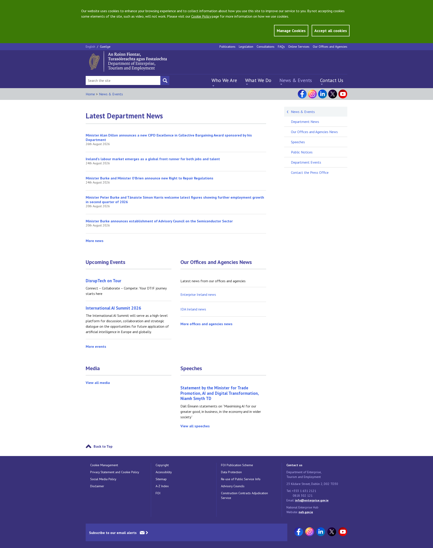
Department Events (306, 162)
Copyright (162, 465)
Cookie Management (104, 465)
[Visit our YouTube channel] (342, 94)
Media (93, 368)
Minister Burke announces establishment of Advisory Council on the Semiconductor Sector (159, 221)
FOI (158, 493)
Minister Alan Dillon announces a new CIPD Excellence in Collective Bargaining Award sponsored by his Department (169, 137)
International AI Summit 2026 (113, 308)
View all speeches (195, 426)
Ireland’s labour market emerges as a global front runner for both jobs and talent (153, 159)
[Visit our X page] (332, 94)
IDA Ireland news (193, 309)
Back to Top (103, 446)
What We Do (258, 80)
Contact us (294, 465)
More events (96, 346)
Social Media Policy (103, 479)
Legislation (246, 47)
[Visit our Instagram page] (312, 94)
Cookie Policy (201, 16)
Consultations (265, 47)
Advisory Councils (232, 486)
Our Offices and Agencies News (216, 262)
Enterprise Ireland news (198, 294)
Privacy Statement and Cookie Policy (114, 472)
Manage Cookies (291, 30)
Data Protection (231, 472)
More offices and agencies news (206, 324)
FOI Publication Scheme (237, 465)
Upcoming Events (105, 262)
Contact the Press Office (310, 172)
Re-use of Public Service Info (240, 479)
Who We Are (224, 80)
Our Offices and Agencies (330, 47)
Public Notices (302, 152)
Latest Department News (124, 115)
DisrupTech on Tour (103, 280)
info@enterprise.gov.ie (312, 500)
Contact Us (331, 80)
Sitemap (161, 479)
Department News (305, 121)
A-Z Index (162, 486)
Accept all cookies (330, 30)
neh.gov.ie (306, 512)
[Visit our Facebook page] (302, 94)
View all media (98, 382)
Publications (227, 47)
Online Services (298, 47)
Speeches (191, 368)
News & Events (295, 80)
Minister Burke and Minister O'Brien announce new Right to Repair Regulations (149, 178)
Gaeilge (105, 47)
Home (90, 94)
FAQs (281, 47)
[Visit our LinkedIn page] (322, 94)
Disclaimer (97, 486)
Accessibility (164, 472)
